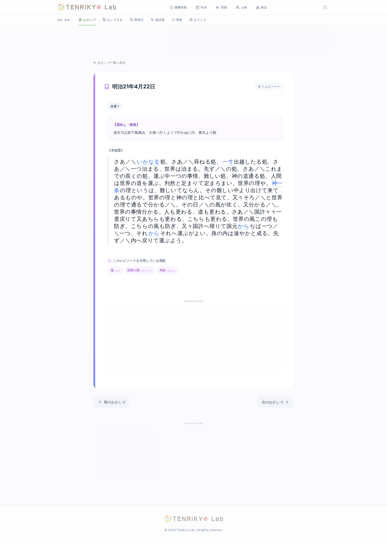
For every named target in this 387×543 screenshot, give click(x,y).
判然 (167, 270)
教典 (179, 19)
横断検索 (180, 7)
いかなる (148, 161)
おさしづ (89, 19)
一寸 (227, 161)
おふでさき (115, 19)
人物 (244, 7)
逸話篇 (160, 19)
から (243, 226)
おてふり (200, 19)
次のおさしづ (272, 402)
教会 (264, 7)
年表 (204, 7)
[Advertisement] (193, 41)
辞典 (224, 7)
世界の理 (139, 270)
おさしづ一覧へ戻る (112, 62)
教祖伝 (139, 19)
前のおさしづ (114, 402)
